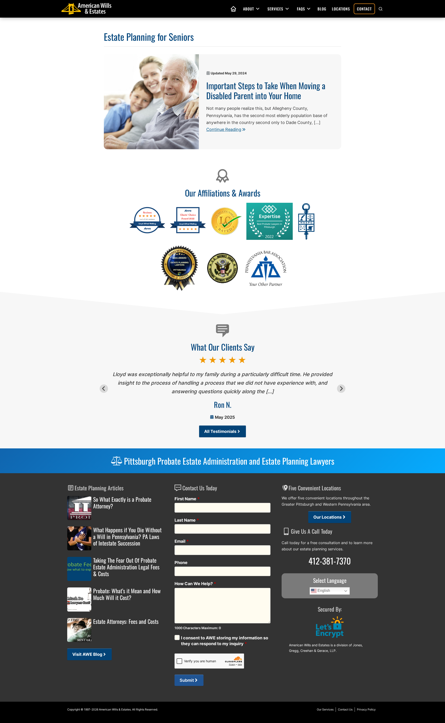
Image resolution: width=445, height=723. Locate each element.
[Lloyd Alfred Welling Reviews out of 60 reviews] (147, 232)
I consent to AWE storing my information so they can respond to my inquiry (224, 640)
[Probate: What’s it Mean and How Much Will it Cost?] (79, 599)
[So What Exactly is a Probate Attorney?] (79, 508)
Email (182, 541)
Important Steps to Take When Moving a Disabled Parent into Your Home (265, 90)
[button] (380, 9)
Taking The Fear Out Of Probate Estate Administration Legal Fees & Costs (126, 567)
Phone (181, 562)
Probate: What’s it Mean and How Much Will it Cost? (127, 594)
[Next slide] (341, 388)
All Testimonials (220, 431)
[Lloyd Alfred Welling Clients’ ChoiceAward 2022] (188, 232)
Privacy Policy (366, 709)
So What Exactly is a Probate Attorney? (122, 502)
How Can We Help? (195, 583)
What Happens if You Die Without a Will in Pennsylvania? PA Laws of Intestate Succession (127, 536)
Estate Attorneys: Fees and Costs (126, 621)
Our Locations (327, 517)
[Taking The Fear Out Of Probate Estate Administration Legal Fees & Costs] (79, 569)
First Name (187, 498)
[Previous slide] (104, 388)
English (323, 591)
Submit (187, 680)
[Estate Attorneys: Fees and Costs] (79, 630)
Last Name (187, 520)
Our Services (325, 709)
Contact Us (345, 709)
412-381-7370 (329, 561)
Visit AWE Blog (87, 654)
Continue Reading (223, 129)
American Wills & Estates (115, 709)
